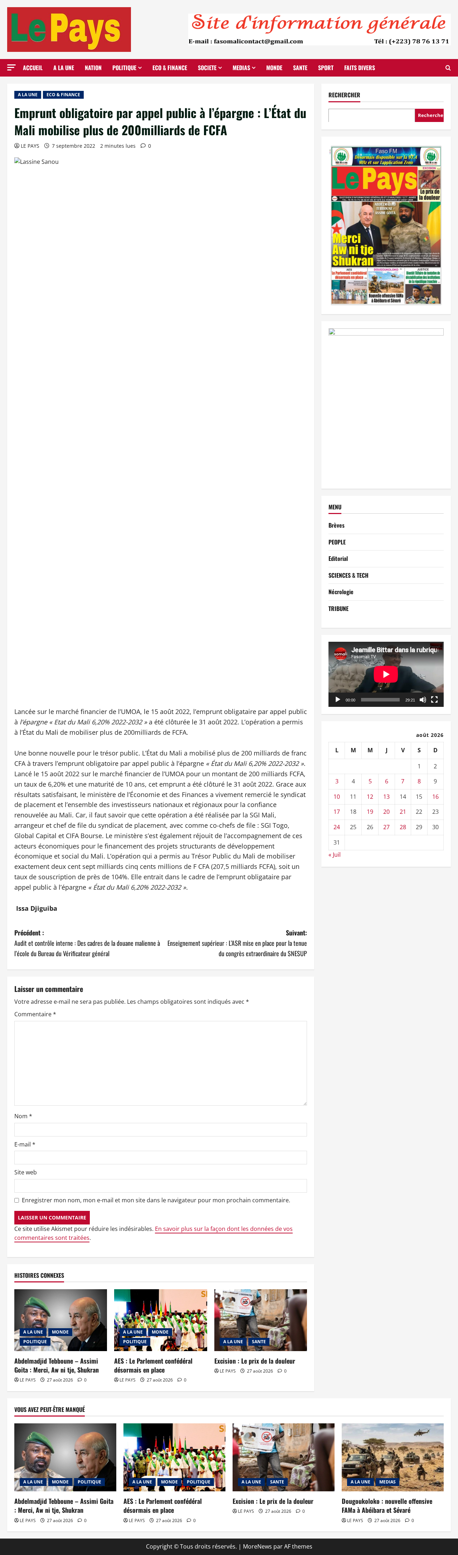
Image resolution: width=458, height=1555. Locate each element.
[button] (11, 67)
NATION (93, 67)
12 (370, 797)
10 (336, 797)
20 (386, 812)
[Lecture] (337, 699)
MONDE (274, 67)
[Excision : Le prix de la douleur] (260, 1320)
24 (336, 827)
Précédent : (87, 943)
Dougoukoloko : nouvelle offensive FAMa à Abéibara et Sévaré (387, 1505)
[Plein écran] (434, 699)
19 (370, 812)
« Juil (334, 855)
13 (386, 797)
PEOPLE (337, 541)
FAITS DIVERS (359, 67)
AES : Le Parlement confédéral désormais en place (153, 1365)
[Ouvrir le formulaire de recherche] (448, 68)
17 (336, 812)
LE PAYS (30, 145)
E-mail (24, 1144)
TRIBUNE (338, 608)
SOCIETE (207, 67)
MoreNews (257, 1546)
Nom (23, 1116)
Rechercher (344, 95)
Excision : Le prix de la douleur (254, 1360)
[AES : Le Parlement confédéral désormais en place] (160, 1320)
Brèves (336, 525)
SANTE (300, 67)
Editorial (338, 558)
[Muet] (423, 699)
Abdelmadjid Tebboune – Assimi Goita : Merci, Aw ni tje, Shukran (56, 1365)
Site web (25, 1172)
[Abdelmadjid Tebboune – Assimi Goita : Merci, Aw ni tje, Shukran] (60, 1320)
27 (386, 827)
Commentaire (35, 1014)
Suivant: (237, 943)
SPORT (325, 67)
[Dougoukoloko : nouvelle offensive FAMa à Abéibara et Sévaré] (393, 1457)
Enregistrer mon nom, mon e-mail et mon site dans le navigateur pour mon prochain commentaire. (156, 1200)
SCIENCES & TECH (348, 575)
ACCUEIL (33, 67)
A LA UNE (63, 67)
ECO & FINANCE (169, 67)
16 (435, 797)
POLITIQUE (124, 67)
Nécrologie (341, 591)
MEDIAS (241, 67)
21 (403, 812)
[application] (386, 674)
